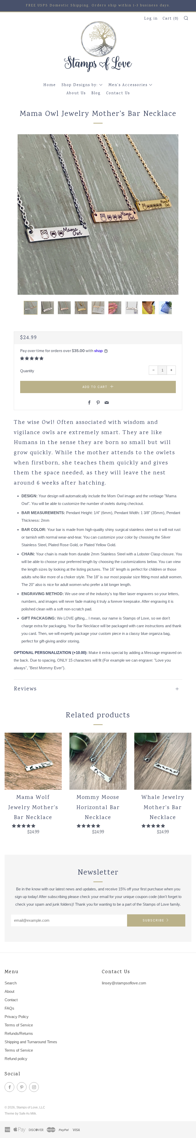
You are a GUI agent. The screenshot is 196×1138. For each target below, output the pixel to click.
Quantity (27, 371)
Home (49, 85)
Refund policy (16, 1058)
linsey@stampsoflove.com (124, 983)
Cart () (171, 19)
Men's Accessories (128, 85)
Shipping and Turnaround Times (31, 1042)
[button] (31, 308)
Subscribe (153, 920)
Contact (11, 1000)
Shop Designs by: (80, 85)
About (9, 991)
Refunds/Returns (19, 1033)
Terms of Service (19, 1025)
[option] (98, 214)
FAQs (9, 1008)
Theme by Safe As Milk (20, 1113)
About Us (76, 93)
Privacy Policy (17, 1016)
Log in (151, 19)
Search (11, 983)
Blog (96, 93)
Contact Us (118, 93)
